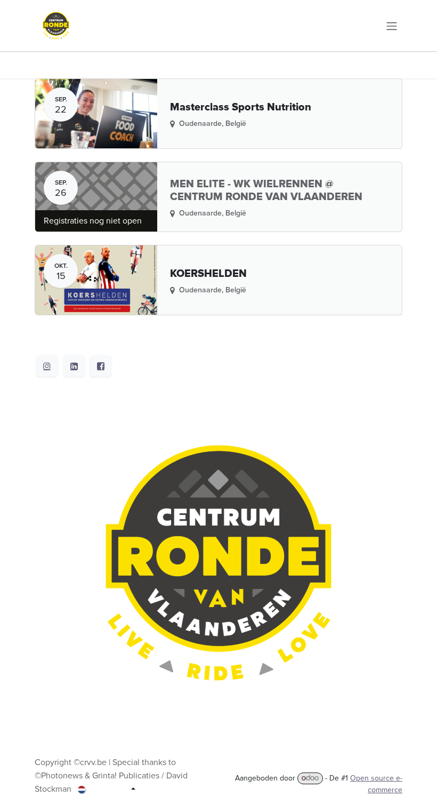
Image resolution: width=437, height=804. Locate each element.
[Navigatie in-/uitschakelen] (391, 25)
